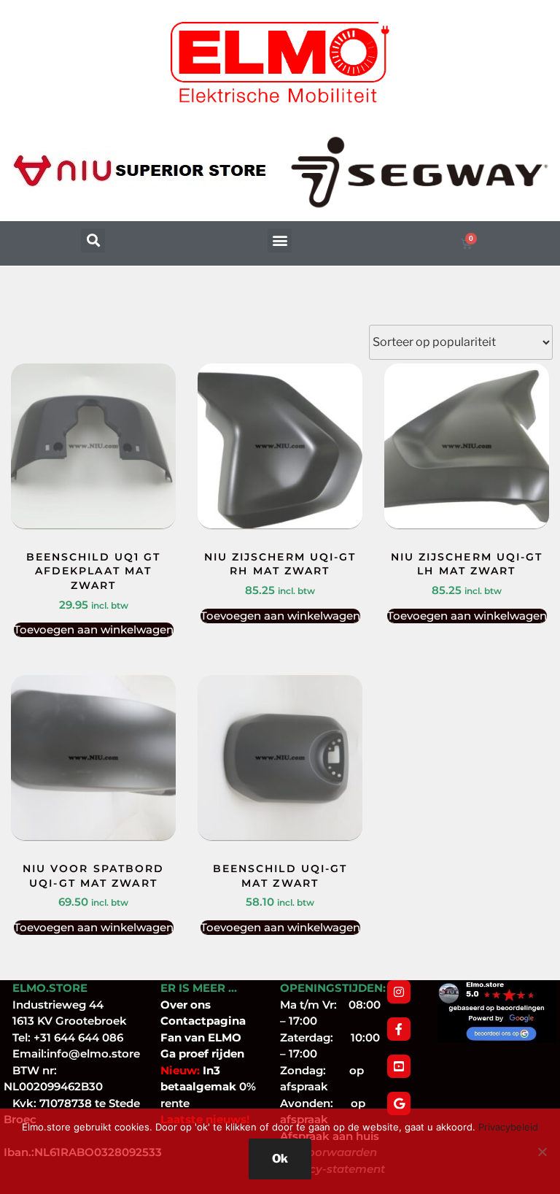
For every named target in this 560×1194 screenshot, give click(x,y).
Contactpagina (203, 1021)
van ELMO (211, 1037)
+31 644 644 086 (78, 1037)
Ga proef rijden (202, 1053)
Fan (171, 1037)
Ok (280, 1159)
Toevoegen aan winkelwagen (94, 629)
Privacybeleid (508, 1127)
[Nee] (541, 1151)
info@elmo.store (93, 1053)
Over (175, 1005)
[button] (93, 240)
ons (200, 1005)
